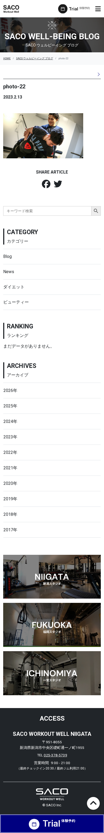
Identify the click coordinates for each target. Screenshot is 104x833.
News (8, 271)
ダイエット (14, 286)
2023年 (10, 436)
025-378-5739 (55, 755)
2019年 (10, 498)
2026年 (10, 390)
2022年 (10, 452)
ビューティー (16, 302)
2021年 (10, 467)
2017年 (10, 529)
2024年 (10, 421)
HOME (7, 58)
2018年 (10, 514)
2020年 (10, 483)
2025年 (10, 405)
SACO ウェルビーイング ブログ (34, 58)
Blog (7, 256)
